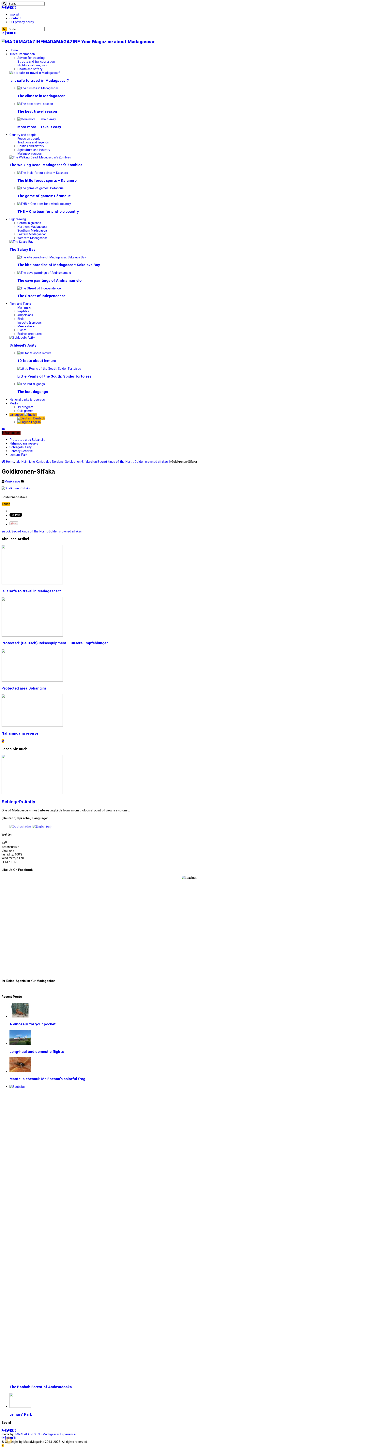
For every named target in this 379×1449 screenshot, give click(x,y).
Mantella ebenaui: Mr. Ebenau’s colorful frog (47, 1079)
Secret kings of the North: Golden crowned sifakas (42, 531)
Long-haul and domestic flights (36, 1052)
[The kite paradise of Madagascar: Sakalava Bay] (51, 257)
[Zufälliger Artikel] (3, 429)
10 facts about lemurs (36, 361)
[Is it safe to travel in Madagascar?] (34, 73)
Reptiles (23, 311)
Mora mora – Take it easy (39, 127)
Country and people (23, 135)
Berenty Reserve (21, 451)
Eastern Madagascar (31, 234)
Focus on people (28, 138)
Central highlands (29, 223)
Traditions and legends (33, 142)
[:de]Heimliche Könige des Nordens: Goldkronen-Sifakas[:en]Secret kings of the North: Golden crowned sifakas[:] (93, 462)
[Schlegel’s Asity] (22, 337)
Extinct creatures (29, 334)
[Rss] (3, 7)
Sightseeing (17, 219)
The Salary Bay (22, 249)
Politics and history (30, 146)
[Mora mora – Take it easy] (36, 119)
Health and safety (29, 69)
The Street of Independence (41, 296)
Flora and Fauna (20, 304)
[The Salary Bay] (21, 242)
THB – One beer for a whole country (48, 211)
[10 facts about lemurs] (34, 353)
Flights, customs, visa (32, 65)
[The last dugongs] (31, 384)
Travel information (22, 54)
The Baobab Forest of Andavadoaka (40, 1387)
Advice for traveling (31, 58)
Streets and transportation (36, 61)
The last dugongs (32, 392)
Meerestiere (26, 326)
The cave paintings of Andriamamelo (49, 280)
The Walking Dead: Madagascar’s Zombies (45, 165)
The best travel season (37, 111)
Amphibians (25, 315)
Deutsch (38, 418)
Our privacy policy (21, 22)
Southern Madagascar (32, 230)
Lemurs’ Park (18, 455)
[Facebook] (5, 7)
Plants (21, 330)
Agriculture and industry (33, 150)
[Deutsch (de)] (20, 826)
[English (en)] (42, 826)
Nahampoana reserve (23, 443)
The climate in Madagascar (41, 96)
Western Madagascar (32, 238)
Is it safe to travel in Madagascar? (39, 80)
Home (13, 50)
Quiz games (25, 411)
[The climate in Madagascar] (37, 88)
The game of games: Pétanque (44, 196)
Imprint (14, 14)
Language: (16, 414)
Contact (15, 18)
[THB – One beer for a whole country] (44, 204)
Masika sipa (12, 481)
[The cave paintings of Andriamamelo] (44, 273)
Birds (20, 319)
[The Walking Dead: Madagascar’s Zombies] (40, 157)
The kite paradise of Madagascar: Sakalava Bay (58, 265)
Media (13, 403)
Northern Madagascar (32, 227)
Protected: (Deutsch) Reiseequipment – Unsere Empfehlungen (55, 643)
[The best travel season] (35, 104)
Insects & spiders (29, 322)
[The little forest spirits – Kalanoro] (42, 173)
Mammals (24, 307)
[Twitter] (7, 7)
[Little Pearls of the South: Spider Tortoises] (49, 368)
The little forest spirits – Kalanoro (47, 180)
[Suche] (4, 4)
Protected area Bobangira (27, 440)
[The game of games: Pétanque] (40, 188)
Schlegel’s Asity (22, 345)
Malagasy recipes (29, 153)
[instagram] (14, 7)
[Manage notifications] (9, 1440)
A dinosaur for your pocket (32, 1024)
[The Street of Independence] (39, 288)
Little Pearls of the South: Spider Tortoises (54, 376)
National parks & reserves (27, 399)
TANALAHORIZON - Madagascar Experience (45, 1434)
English (35, 422)
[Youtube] (11, 7)
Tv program (25, 407)
